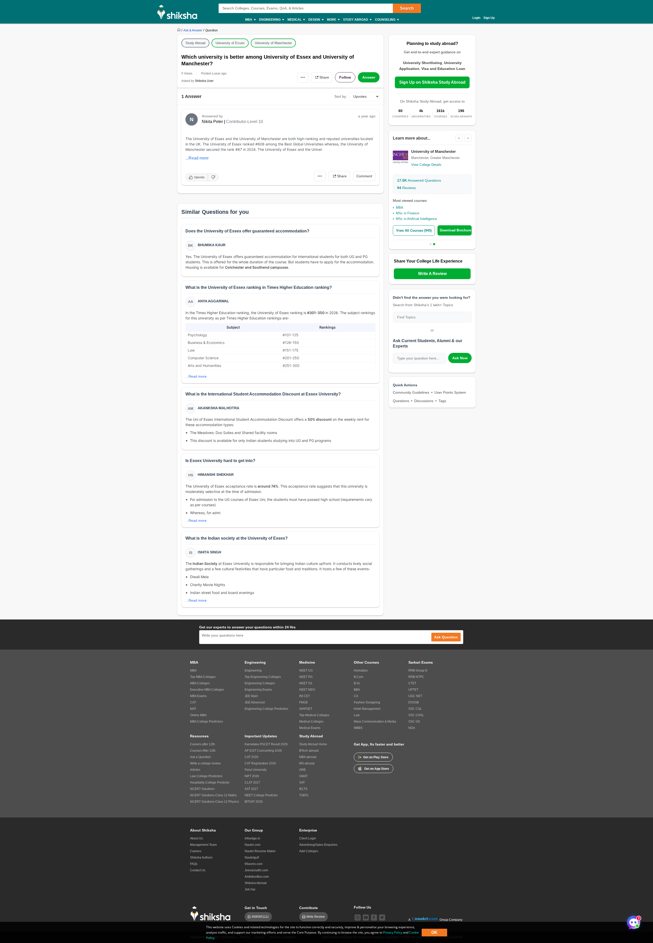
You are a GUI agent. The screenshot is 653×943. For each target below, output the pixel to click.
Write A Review (432, 273)
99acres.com (253, 864)
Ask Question (446, 637)
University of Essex (230, 43)
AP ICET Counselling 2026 (263, 750)
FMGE (303, 702)
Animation (361, 670)
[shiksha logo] (212, 913)
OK (434, 932)
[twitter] (382, 917)
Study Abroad (195, 43)
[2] (632, 921)
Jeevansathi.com (256, 870)
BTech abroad (309, 750)
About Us (196, 838)
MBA (399, 207)
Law (357, 715)
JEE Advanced (255, 702)
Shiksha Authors (201, 857)
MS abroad (307, 763)
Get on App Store (376, 769)
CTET (412, 683)
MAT (193, 709)
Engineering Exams (258, 689)
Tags (442, 401)
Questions (401, 401)
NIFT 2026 (252, 776)
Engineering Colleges (260, 683)
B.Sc (357, 683)
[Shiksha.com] (179, 11)
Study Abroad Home (313, 744)
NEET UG (306, 670)
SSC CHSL (416, 715)
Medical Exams (309, 728)
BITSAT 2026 (254, 801)
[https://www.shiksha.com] (179, 30)
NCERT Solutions (202, 789)
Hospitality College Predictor (210, 782)
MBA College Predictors (206, 721)
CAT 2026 (251, 757)
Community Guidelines (411, 392)
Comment (364, 176)
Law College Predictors (206, 776)
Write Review (315, 916)
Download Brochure (455, 230)
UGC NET (415, 696)
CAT (193, 702)
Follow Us (362, 907)
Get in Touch (256, 908)
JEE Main (251, 696)
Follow (345, 77)
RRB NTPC (416, 677)
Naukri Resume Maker (260, 851)
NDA (411, 728)
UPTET (413, 689)
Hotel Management (367, 709)
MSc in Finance (407, 213)
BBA (357, 689)
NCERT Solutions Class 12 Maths (213, 795)
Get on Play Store (375, 757)
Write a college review (205, 763)
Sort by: (340, 96)
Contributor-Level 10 (244, 121)
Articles (195, 770)
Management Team (203, 845)
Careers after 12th (202, 744)
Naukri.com (252, 845)
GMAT (303, 776)
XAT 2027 (251, 789)
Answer (368, 77)
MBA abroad (307, 757)
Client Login (307, 838)
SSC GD (414, 721)
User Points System (450, 392)
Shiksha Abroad (256, 883)
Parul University (256, 770)
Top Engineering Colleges (263, 677)
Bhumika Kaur (211, 245)
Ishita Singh (209, 552)
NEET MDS (307, 689)
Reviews (406, 188)
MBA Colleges (200, 683)
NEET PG (305, 677)
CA (356, 696)
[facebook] (374, 917)
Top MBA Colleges (203, 677)
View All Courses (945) (414, 230)
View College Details (426, 165)
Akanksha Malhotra (218, 408)
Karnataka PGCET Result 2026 (266, 744)
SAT (302, 782)
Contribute (308, 908)
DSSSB (413, 702)
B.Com (358, 677)
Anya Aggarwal (213, 301)
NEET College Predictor (261, 795)
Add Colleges (308, 851)
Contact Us (197, 870)
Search (407, 8)
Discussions (423, 401)
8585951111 (260, 916)
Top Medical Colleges (314, 715)
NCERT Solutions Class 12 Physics (214, 801)
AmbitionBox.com (257, 876)
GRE (302, 770)
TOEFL (304, 795)
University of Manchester (273, 43)
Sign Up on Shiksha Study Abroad (432, 82)
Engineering (253, 670)
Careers (195, 851)
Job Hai (250, 889)
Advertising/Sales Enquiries (318, 845)
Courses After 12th (203, 750)
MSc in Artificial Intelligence (416, 219)
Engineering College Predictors (266, 709)
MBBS (358, 728)
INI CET (304, 696)
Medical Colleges (311, 721)
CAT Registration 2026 (260, 763)
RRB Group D (418, 670)
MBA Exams (198, 696)
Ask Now (460, 358)
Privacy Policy (392, 932)
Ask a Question (200, 757)
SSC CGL (415, 709)
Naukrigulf (252, 857)
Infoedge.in (252, 838)
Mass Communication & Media (375, 721)
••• (302, 77)
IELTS (303, 789)
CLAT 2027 (252, 782)
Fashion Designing (367, 702)
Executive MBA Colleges (207, 689)
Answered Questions (419, 180)
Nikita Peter (212, 121)
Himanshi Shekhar (216, 475)
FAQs (193, 864)
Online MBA (198, 715)
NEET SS (305, 683)
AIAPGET (305, 709)
